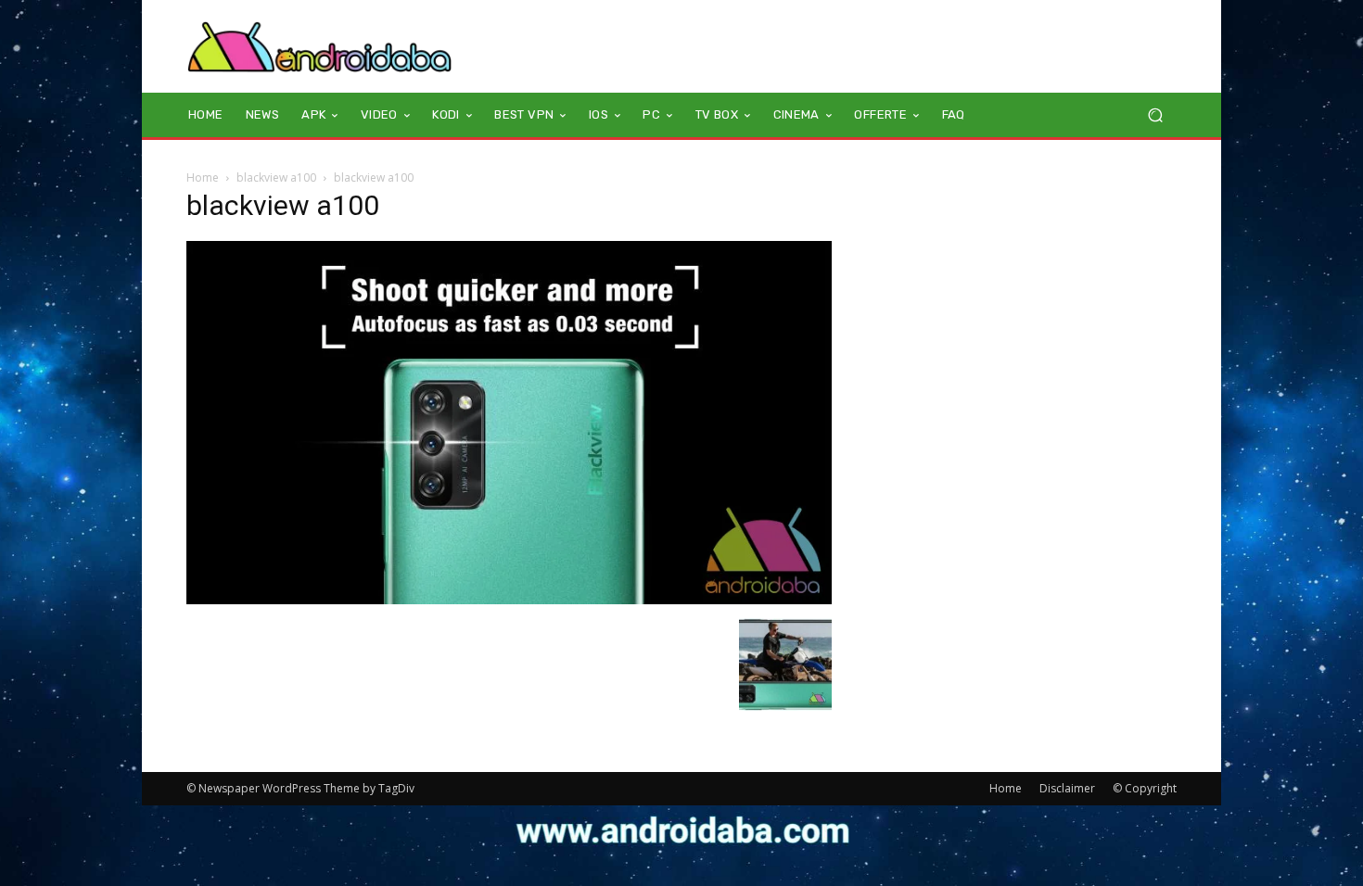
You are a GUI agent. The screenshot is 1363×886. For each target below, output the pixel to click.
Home (202, 177)
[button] (1155, 115)
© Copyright (1145, 788)
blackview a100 (276, 177)
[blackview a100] (509, 599)
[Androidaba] (319, 46)
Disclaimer (1067, 788)
